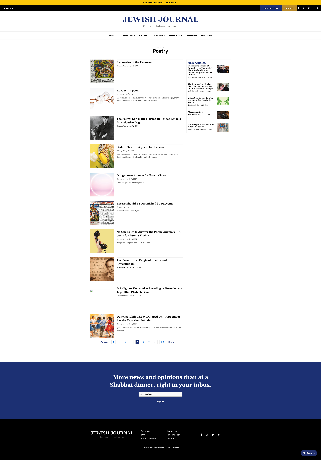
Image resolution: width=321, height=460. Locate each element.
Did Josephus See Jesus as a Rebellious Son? (201, 125)
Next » (171, 342)
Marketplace (175, 35)
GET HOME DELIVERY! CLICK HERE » (160, 2)
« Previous (104, 342)
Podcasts (158, 35)
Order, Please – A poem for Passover (141, 147)
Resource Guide (148, 438)
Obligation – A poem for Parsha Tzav (141, 175)
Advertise (145, 430)
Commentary (127, 35)
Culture (143, 35)
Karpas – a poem (128, 90)
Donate (170, 438)
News (111, 35)
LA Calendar (191, 35)
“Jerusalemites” (196, 112)
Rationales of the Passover (134, 62)
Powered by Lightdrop (172, 447)
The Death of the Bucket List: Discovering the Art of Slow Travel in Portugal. (201, 86)
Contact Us (172, 430)
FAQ (143, 434)
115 (163, 341)
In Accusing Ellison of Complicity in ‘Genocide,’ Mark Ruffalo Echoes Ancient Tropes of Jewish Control (200, 70)
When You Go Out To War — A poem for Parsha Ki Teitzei (200, 100)
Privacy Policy (173, 434)
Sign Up (160, 401)
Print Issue (206, 35)
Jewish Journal (160, 19)
